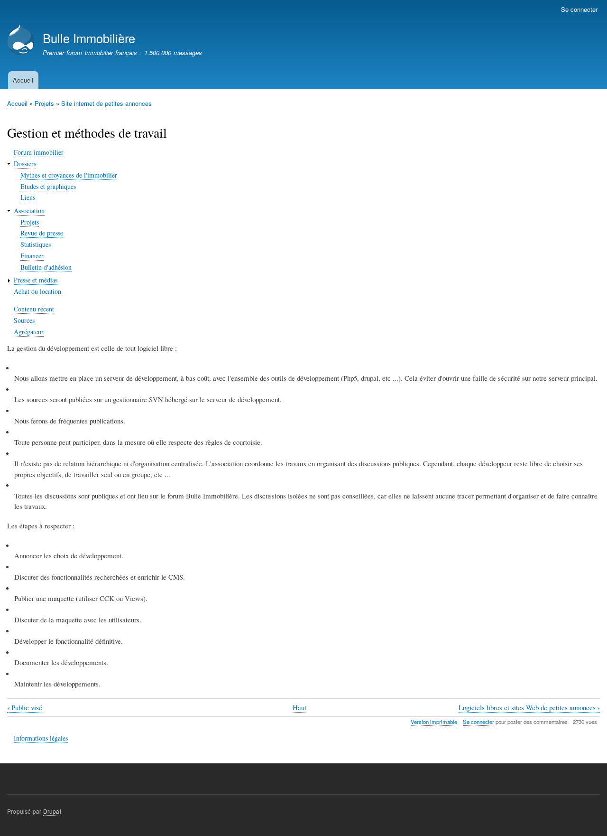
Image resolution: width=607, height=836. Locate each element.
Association (29, 210)
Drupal (52, 811)
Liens (27, 197)
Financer (32, 255)
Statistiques (35, 244)
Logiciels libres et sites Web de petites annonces (529, 708)
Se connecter (579, 9)
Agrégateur (29, 331)
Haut (299, 707)
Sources (24, 320)
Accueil (23, 80)
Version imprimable (434, 721)
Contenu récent (34, 308)
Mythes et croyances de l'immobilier (68, 174)
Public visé (24, 708)
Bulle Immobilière (89, 38)
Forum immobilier (39, 152)
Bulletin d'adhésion (46, 267)
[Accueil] (20, 40)
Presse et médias (35, 279)
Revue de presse (41, 232)
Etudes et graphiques (48, 186)
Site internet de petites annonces (106, 103)
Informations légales (41, 737)
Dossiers (25, 163)
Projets (44, 103)
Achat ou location (37, 291)
